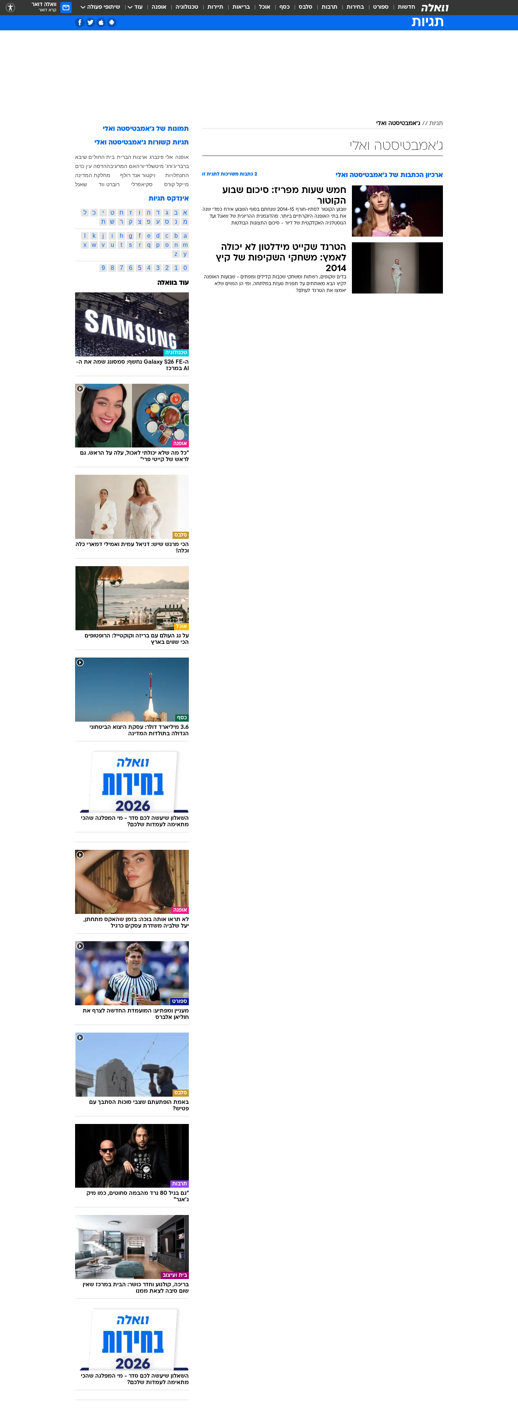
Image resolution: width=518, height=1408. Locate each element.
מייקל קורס (176, 184)
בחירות (355, 7)
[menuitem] (402, 7)
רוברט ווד (109, 184)
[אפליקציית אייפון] (101, 22)
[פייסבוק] (80, 22)
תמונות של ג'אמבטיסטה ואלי (146, 129)
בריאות (241, 7)
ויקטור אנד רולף (137, 175)
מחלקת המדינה (92, 175)
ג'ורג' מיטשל (162, 166)
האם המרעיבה (123, 166)
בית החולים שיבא (95, 157)
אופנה (159, 7)
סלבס (305, 7)
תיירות (215, 7)
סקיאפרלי (141, 184)
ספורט (381, 7)
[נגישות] (10, 8)
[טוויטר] (90, 22)
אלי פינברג (161, 157)
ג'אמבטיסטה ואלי (398, 124)
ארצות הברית (132, 157)
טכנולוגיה (187, 7)
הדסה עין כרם (91, 166)
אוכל (264, 7)
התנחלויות (177, 175)
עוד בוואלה (173, 283)
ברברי (182, 166)
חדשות (406, 7)
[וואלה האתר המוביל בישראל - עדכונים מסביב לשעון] (435, 7)
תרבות (329, 7)
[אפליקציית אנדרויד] (111, 22)
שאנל (81, 184)
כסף (284, 7)
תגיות (436, 124)
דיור (144, 166)
